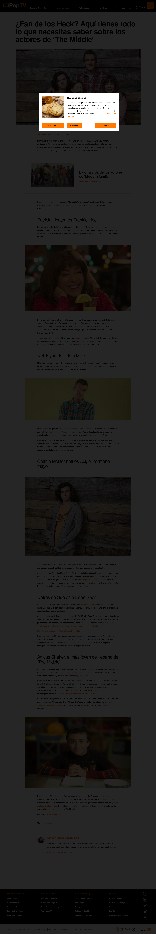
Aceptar (105, 125)
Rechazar (74, 125)
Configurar (53, 125)
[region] (79, 112)
